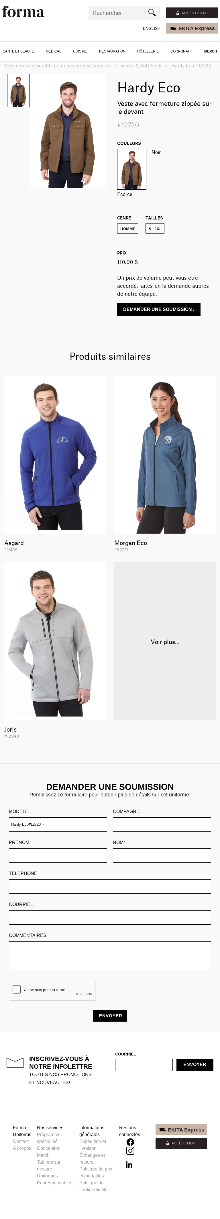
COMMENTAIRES (27, 935)
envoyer (194, 1064)
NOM (119, 842)
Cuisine (80, 51)
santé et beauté (18, 51)
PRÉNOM (19, 842)
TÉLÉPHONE (23, 873)
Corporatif (181, 51)
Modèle (18, 811)
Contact (21, 1141)
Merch (210, 51)
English (151, 28)
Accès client (195, 12)
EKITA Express (196, 28)
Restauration (112, 51)
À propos (22, 1148)
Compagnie (127, 811)
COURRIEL (21, 904)
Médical (53, 51)
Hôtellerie (148, 51)
